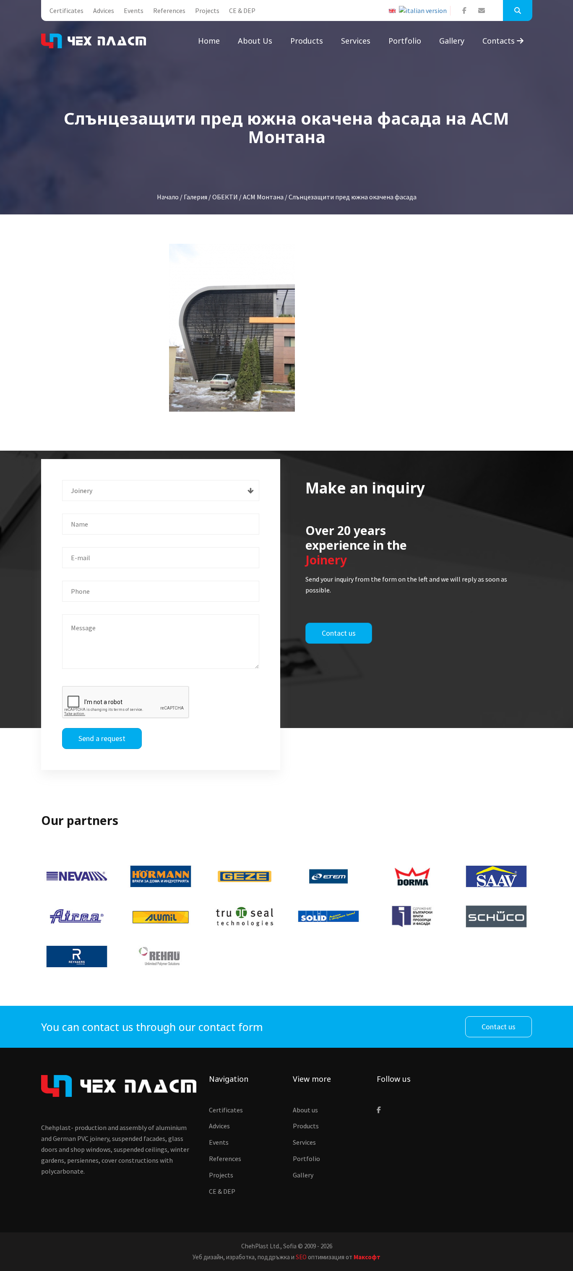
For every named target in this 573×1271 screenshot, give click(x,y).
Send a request (101, 738)
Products (306, 41)
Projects (207, 10)
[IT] (424, 11)
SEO (301, 1257)
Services (355, 41)
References (169, 10)
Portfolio (404, 41)
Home (209, 41)
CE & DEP (242, 10)
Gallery (451, 41)
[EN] (394, 11)
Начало (168, 197)
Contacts (499, 41)
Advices (103, 10)
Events (133, 10)
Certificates (66, 10)
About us (255, 41)
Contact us (339, 633)
